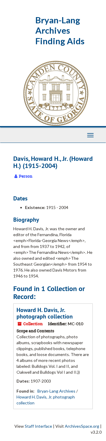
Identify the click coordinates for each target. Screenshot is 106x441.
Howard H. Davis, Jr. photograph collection (44, 313)
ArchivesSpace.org (82, 426)
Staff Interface (38, 426)
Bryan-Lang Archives (56, 390)
